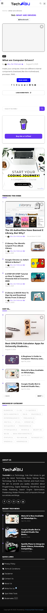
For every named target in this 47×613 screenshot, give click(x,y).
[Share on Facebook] (11, 85)
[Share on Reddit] (24, 85)
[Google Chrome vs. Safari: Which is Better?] (38, 263)
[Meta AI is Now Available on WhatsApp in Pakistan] (12, 373)
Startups (8, 437)
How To (7, 422)
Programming (25, 426)
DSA (25, 414)
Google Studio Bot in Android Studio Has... (30, 385)
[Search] (40, 3)
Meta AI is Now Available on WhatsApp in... (32, 517)
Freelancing (29, 418)
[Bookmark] (42, 27)
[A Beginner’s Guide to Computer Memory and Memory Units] (12, 359)
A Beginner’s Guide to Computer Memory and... (32, 357)
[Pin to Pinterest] (16, 85)
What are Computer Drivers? (18, 60)
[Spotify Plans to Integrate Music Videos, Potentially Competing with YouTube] (12, 547)
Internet (28, 422)
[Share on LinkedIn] (19, 85)
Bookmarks (10, 598)
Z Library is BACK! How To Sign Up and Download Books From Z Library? (17, 295)
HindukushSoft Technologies (34, 609)
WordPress (21, 441)
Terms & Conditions (12, 569)
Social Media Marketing (22, 433)
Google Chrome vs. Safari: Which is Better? (17, 261)
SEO (6, 433)
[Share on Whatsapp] (27, 85)
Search (42, 109)
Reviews (25, 430)
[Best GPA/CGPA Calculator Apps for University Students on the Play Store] (25, 327)
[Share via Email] (35, 85)
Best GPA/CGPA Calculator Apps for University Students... (24, 345)
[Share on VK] (22, 85)
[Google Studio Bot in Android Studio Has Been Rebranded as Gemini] (12, 387)
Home (4, 11)
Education (36, 414)
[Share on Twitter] (14, 85)
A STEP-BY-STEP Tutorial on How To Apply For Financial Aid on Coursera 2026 (16, 277)
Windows (8, 441)
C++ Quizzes (31, 410)
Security (37, 430)
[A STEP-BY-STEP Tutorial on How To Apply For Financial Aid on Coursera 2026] (38, 277)
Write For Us (9, 589)
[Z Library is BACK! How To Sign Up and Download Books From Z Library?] (38, 296)
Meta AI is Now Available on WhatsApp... (32, 371)
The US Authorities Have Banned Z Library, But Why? (24, 231)
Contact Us (8, 579)
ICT (17, 422)
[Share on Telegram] (30, 85)
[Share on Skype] (32, 85)
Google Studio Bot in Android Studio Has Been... (30, 532)
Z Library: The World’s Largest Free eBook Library (15, 245)
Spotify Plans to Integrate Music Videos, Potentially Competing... (33, 546)
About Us (8, 584)
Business (8, 410)
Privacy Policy (9, 564)
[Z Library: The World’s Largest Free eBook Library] (38, 246)
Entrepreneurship (12, 418)
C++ (19, 410)
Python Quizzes (10, 430)
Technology (37, 437)
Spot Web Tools (11, 594)
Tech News (22, 437)
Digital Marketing (11, 414)
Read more (22, 80)
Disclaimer (8, 574)
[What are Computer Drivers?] (23, 38)
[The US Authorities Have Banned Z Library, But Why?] (25, 214)
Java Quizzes (9, 426)
